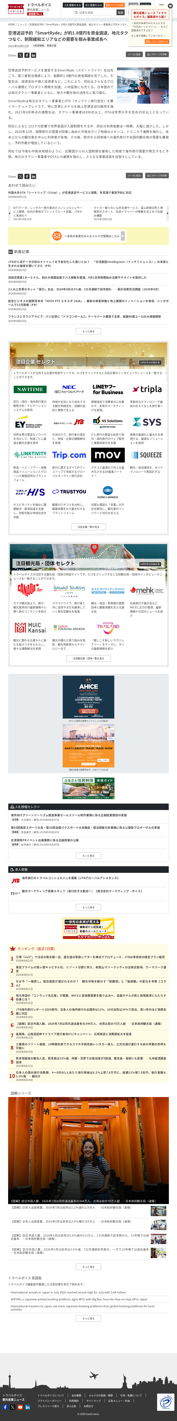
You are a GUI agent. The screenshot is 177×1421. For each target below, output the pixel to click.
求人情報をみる (93, 5)
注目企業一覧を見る (88, 526)
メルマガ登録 (116, 5)
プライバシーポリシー (50, 1400)
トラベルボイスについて (51, 1395)
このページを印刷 (158, 54)
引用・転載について (131, 1395)
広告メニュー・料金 (119, 1400)
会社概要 (76, 1395)
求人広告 (71, 1406)
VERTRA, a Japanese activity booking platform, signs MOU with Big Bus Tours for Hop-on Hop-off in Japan (79, 1299)
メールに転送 (134, 54)
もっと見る (88, 331)
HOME (11, 24)
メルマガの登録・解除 (101, 1395)
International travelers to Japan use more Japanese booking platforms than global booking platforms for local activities (83, 1307)
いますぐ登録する (158, 41)
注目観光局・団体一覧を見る (88, 658)
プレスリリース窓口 (48, 1406)
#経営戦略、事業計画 (44, 45)
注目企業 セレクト (36, 361)
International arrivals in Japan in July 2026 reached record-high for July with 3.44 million (68, 1292)
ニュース (22, 24)
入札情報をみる (72, 5)
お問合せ (88, 1406)
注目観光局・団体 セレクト (45, 563)
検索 (120, 12)
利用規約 (74, 1400)
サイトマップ (93, 1400)
